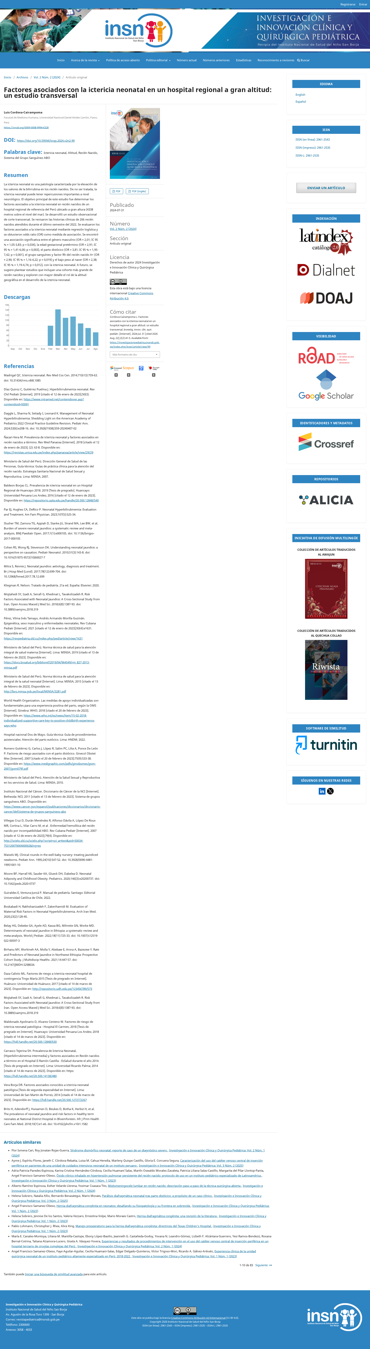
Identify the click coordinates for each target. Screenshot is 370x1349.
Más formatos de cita (125, 354)
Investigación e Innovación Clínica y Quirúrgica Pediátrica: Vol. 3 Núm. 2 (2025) (191, 1166)
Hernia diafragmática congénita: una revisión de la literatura (177, 1216)
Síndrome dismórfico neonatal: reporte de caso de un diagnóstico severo (119, 1150)
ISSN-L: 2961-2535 (307, 155)
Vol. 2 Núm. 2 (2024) (47, 77)
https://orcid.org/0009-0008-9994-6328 (26, 127)
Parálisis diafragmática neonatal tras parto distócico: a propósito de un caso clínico (157, 1196)
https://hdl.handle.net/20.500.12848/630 (30, 1042)
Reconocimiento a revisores (276, 60)
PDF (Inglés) (138, 191)
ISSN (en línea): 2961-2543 (313, 139)
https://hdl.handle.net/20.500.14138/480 (30, 1076)
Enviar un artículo (326, 188)
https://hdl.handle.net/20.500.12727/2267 (59, 1100)
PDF (117, 191)
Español (301, 102)
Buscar (305, 60)
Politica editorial (157, 60)
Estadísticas (243, 60)
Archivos (22, 77)
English (300, 95)
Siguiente (261, 1265)
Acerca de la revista (84, 60)
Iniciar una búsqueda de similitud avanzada (54, 1274)
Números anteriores (216, 60)
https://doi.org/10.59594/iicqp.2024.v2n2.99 (46, 141)
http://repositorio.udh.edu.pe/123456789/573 (62, 989)
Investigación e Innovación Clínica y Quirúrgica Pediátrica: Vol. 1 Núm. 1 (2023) (64, 1181)
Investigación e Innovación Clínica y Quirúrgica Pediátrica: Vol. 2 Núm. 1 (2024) (129, 1246)
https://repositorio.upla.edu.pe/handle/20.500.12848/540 (61, 500)
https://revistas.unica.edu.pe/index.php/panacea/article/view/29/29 (48, 452)
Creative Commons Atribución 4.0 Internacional (198, 1318)
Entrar (363, 4)
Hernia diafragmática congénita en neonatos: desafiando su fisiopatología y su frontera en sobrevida (123, 1206)
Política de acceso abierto (123, 60)
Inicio (61, 60)
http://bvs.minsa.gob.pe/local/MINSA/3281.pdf (35, 691)
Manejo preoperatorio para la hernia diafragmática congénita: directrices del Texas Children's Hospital (144, 1226)
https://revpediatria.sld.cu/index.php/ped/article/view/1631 (43, 638)
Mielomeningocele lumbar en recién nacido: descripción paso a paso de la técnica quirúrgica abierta (174, 1186)
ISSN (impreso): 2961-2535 (313, 148)
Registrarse (348, 4)
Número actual (187, 60)
